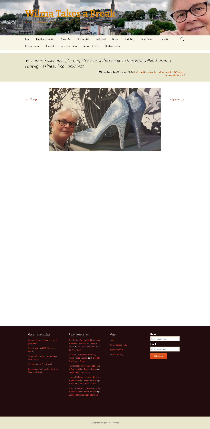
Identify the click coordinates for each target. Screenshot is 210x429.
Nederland (101, 39)
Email (153, 344)
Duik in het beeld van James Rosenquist (152, 72)
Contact (50, 46)
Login (112, 340)
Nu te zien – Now (69, 46)
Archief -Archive (91, 46)
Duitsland (129, 39)
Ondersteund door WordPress (105, 422)
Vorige (31, 99)
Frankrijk (164, 39)
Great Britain (147, 39)
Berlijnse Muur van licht (79, 372)
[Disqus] (105, 199)
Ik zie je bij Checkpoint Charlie (82, 383)
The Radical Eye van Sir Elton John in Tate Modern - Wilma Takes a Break (84, 343)
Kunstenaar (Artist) (45, 39)
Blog (27, 39)
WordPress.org (117, 354)
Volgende (177, 99)
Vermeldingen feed (118, 344)
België (115, 39)
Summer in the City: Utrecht (40, 364)
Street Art (66, 39)
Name (153, 334)
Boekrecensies (112, 46)
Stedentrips (83, 39)
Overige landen (32, 46)
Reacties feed (116, 349)
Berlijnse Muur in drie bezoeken (83, 394)
